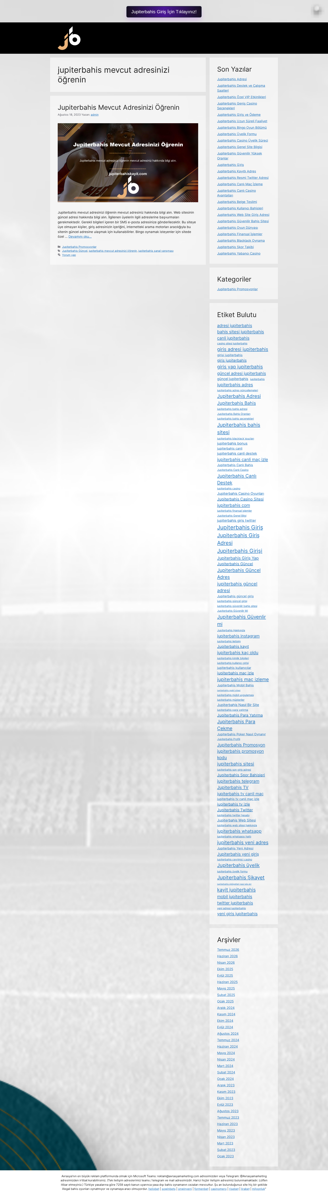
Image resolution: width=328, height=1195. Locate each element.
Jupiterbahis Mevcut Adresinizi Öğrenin (118, 107)
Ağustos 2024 (228, 1034)
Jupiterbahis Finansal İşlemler (239, 234)
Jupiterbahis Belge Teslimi (237, 202)
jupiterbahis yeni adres (242, 842)
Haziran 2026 (227, 956)
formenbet (201, 1189)
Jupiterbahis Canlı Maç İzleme (240, 184)
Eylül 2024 (225, 1027)
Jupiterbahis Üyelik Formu (237, 134)
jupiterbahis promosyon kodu (240, 754)
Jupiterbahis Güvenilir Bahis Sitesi (243, 221)
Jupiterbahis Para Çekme (236, 725)
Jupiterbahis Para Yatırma (240, 715)
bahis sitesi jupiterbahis (240, 331)
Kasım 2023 (226, 1092)
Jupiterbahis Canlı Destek (236, 479)
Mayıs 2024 (226, 1053)
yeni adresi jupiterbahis (231, 908)
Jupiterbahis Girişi (239, 551)
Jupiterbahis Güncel (74, 250)
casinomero (219, 1189)
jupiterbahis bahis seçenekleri (235, 418)
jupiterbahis (257, 379)
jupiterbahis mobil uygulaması (235, 695)
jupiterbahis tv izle (233, 804)
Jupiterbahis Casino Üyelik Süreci (242, 140)
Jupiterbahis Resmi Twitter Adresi (243, 178)
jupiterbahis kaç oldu (237, 652)
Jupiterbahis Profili (228, 739)
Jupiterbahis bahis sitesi (238, 428)
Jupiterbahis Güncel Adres (239, 573)
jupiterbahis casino (228, 488)
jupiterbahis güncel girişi (232, 601)
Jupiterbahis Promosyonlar (79, 246)
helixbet (153, 1189)
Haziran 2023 (227, 1124)
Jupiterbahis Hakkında (231, 630)
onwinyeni (185, 1189)
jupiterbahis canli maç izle (242, 459)
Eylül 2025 (225, 975)
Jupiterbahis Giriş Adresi (238, 539)
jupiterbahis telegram (238, 781)
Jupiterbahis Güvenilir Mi (232, 610)
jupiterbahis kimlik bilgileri (233, 658)
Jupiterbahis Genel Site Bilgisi (239, 147)
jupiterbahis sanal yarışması (155, 250)
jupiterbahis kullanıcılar (234, 668)
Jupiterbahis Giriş (230, 165)
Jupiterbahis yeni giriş (238, 854)
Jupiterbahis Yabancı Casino (238, 253)
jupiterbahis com (233, 505)
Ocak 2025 (225, 1001)
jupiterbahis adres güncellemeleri (237, 390)
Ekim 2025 (225, 969)
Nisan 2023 (226, 1137)
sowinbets (169, 1189)
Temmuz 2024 (228, 1040)
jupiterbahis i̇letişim (229, 641)
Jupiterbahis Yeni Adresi (235, 848)
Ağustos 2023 (228, 1111)
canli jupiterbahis (233, 337)
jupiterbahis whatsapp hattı (234, 836)
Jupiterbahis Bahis (236, 403)
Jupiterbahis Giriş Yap (238, 558)
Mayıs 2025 (226, 988)
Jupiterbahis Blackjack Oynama (241, 240)
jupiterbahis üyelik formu (232, 871)
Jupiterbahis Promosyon (241, 744)
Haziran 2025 (227, 982)
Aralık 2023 (226, 1085)
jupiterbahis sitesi (235, 763)
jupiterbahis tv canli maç (240, 793)
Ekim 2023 (225, 1098)
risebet (234, 1189)
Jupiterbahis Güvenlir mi (241, 620)
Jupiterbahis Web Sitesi (236, 820)
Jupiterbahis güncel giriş (235, 596)
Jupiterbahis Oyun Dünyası (237, 228)
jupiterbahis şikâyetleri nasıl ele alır (234, 884)
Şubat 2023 (226, 1150)
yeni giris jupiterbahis (237, 913)
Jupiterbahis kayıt (233, 646)
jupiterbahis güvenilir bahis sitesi (237, 606)
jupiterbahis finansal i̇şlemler (234, 510)
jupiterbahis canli (229, 448)
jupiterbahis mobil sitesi (228, 690)
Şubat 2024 (226, 1072)
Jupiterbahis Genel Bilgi (231, 515)
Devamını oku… (80, 236)
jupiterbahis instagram (238, 635)
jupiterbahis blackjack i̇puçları (235, 438)
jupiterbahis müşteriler (230, 699)
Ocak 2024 (225, 1079)
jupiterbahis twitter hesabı (233, 815)
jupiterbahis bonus (232, 443)
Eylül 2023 (225, 1105)
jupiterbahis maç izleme (243, 679)
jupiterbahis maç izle (235, 673)
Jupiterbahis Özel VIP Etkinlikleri (241, 97)
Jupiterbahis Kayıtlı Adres (236, 171)
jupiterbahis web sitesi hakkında (237, 825)
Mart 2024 (225, 1066)
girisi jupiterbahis (230, 355)
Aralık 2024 (226, 1008)
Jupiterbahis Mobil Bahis (235, 685)
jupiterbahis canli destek (237, 453)
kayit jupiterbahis (236, 890)
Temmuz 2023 (228, 1117)
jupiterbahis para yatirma (232, 709)
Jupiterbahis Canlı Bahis (235, 465)
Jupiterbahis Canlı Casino (232, 469)
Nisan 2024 (226, 1059)
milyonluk (258, 1189)
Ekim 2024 (225, 1021)
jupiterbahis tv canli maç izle (238, 799)
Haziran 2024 (227, 1046)
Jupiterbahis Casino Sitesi (240, 499)
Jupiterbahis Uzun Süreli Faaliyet (242, 121)
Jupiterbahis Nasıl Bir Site (238, 705)
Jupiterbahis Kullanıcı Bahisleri (240, 208)
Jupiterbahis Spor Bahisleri (241, 775)
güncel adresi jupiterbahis (241, 373)
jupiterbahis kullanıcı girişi (233, 663)
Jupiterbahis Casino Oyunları (240, 493)
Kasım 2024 (226, 1014)
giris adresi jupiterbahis (242, 349)
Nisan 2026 (226, 963)
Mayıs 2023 (226, 1130)
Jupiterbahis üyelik (238, 865)
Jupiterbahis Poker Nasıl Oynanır (241, 734)
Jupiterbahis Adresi (232, 79)
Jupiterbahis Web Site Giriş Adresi (243, 215)
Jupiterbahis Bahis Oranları (233, 413)
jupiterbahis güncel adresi (237, 587)
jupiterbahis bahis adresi (232, 408)
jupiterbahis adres (235, 384)
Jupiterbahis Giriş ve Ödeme (239, 115)
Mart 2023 (225, 1143)
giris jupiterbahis (232, 360)
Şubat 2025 (226, 995)
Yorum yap (69, 255)
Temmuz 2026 (228, 950)
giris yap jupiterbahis (240, 366)
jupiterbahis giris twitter (236, 520)
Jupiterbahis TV (232, 787)
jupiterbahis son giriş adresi (234, 769)
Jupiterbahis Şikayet (241, 877)
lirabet (245, 1189)
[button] (164, 11)
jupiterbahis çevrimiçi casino (234, 859)
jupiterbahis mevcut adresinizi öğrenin (113, 250)
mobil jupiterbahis (234, 896)
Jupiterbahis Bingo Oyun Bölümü (242, 127)
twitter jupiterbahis (235, 902)
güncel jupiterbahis (232, 379)
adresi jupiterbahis (234, 325)
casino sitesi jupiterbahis (232, 343)
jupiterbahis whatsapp (239, 831)
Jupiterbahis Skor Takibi (235, 247)
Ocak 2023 (225, 1156)
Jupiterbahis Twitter (235, 810)
